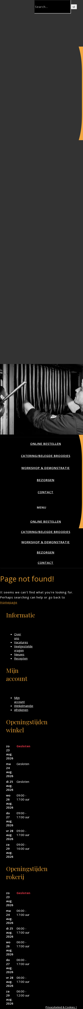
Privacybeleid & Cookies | (61, 1007)
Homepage (8, 602)
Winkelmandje (23, 706)
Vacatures (21, 642)
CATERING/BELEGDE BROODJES (45, 456)
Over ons (17, 636)
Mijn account (19, 700)
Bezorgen (45, 480)
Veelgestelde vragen (23, 648)
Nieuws (19, 654)
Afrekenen (21, 710)
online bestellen (45, 444)
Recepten (21, 658)
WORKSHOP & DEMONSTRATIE (45, 468)
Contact (45, 492)
